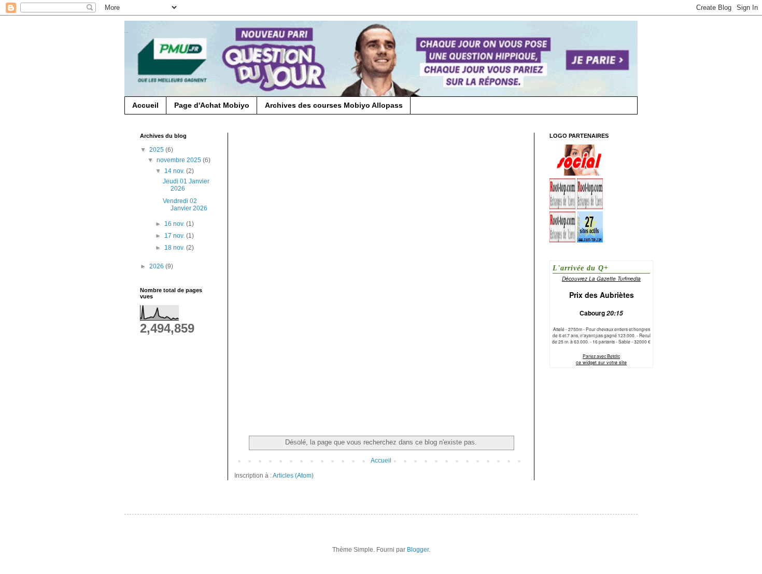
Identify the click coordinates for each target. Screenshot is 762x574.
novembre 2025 (180, 160)
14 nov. (175, 171)
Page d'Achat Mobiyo (211, 105)
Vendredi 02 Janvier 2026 (185, 204)
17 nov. (175, 235)
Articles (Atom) (293, 475)
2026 (157, 266)
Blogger (418, 549)
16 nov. (175, 223)
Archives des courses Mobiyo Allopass (334, 105)
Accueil (145, 105)
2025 (157, 149)
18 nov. (175, 247)
